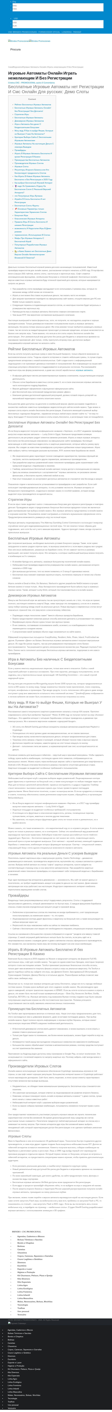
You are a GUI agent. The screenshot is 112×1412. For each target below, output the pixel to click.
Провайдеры (20, 150)
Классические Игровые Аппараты (30, 219)
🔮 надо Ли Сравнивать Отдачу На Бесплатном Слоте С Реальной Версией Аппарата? (33, 189)
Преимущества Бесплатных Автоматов (32, 160)
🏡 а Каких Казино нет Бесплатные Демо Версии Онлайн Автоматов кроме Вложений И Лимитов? (33, 254)
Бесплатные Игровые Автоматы (29, 118)
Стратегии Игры (22, 114)
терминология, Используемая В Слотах (32, 235)
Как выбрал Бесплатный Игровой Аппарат (33, 183)
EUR (15, 26)
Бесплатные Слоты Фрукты (27, 206)
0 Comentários (48, 83)
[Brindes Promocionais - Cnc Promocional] (29, 41)
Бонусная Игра (21, 215)
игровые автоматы (84, 370)
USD (16, 18)
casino (39, 83)
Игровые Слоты (22, 166)
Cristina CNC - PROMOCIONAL (21, 83)
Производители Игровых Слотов (29, 163)
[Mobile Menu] (10, 37)
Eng (15, 6)
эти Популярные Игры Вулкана (28, 196)
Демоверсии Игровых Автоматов (29, 121)
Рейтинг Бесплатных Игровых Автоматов (33, 104)
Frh (15, 9)
